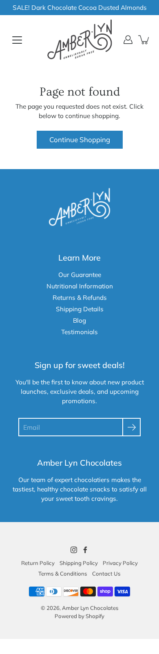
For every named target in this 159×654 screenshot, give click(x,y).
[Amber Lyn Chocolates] (79, 39)
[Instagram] (73, 550)
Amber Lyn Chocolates (90, 608)
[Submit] (131, 427)
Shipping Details (80, 309)
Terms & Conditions (62, 573)
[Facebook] (85, 550)
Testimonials (79, 332)
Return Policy (38, 563)
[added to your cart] (144, 39)
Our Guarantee (79, 275)
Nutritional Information (79, 286)
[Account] (128, 39)
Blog (79, 320)
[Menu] (17, 40)
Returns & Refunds (80, 297)
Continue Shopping (79, 139)
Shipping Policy (79, 563)
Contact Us (106, 573)
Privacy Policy (120, 563)
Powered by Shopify (79, 616)
